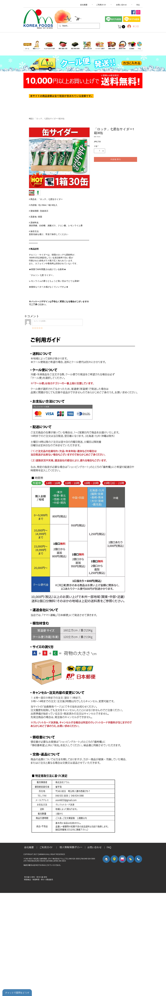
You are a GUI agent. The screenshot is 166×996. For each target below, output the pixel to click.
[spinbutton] (99, 151)
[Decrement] (95, 151)
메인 (31, 119)
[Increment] (103, 151)
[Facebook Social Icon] (133, 12)
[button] (122, 26)
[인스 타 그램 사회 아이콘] (138, 12)
